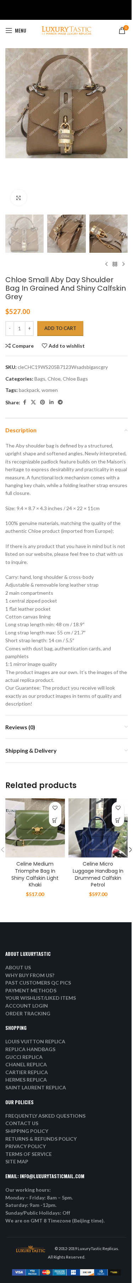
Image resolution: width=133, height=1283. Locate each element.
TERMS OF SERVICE (28, 1154)
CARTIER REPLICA (26, 1072)
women (49, 390)
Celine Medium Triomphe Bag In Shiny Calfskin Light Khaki (35, 874)
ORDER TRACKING (27, 1013)
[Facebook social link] (24, 402)
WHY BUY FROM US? (29, 975)
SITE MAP (16, 1161)
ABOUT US (18, 967)
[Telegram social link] (60, 402)
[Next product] (123, 264)
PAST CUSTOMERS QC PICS (38, 983)
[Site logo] (67, 30)
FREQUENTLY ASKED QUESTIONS (45, 1116)
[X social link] (33, 402)
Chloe (54, 379)
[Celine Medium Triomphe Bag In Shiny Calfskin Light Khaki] (35, 828)
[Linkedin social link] (51, 402)
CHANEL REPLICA (26, 1064)
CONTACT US (21, 1123)
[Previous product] (106, 264)
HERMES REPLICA (26, 1080)
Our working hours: (28, 1190)
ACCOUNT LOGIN (26, 1006)
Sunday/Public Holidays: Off (37, 1213)
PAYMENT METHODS (30, 990)
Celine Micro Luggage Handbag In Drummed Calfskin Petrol (98, 874)
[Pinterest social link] (42, 402)
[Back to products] (115, 264)
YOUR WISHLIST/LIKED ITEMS (40, 998)
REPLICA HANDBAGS (30, 1049)
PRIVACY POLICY (25, 1146)
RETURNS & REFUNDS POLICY (41, 1139)
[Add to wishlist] (55, 808)
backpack (29, 390)
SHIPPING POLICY (26, 1131)
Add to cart (60, 328)
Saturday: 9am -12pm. (30, 1205)
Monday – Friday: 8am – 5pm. (39, 1197)
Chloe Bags (75, 379)
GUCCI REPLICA (24, 1057)
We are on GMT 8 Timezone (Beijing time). (55, 1221)
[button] (12, 129)
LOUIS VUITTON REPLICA (35, 1041)
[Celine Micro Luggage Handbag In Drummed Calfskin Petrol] (98, 828)
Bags (39, 379)
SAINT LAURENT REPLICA (35, 1087)
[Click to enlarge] (19, 198)
